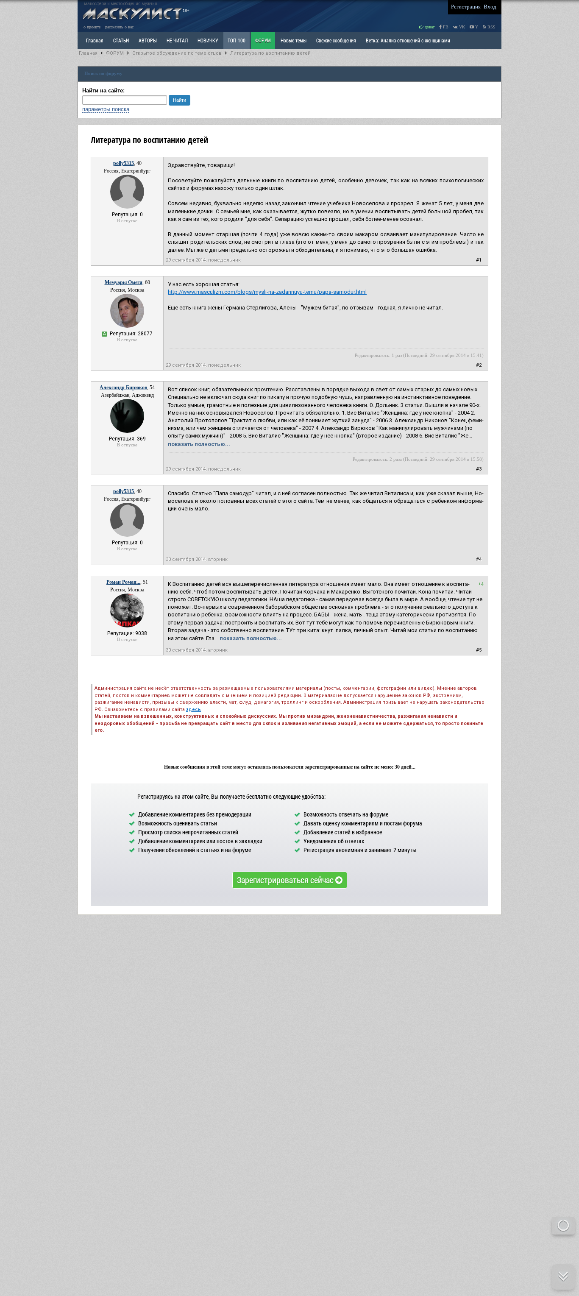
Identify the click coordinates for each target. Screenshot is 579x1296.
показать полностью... (199, 444)
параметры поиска (105, 109)
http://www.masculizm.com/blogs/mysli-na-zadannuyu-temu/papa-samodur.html (267, 292)
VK (461, 27)
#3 (479, 469)
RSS (490, 27)
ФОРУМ (263, 40)
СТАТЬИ (121, 40)
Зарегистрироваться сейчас (286, 879)
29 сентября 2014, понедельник (203, 260)
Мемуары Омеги (123, 282)
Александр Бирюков (123, 387)
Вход (490, 6)
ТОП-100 (236, 40)
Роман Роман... (123, 582)
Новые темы (293, 40)
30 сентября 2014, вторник (197, 559)
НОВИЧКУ (208, 40)
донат (428, 27)
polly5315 (123, 163)
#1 (479, 260)
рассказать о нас (119, 27)
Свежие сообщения (336, 40)
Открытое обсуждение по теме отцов (177, 53)
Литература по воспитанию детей (270, 53)
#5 (479, 650)
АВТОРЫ (148, 40)
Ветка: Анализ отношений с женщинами (408, 40)
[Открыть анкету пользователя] (127, 207)
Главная (88, 53)
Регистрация (466, 6)
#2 (479, 365)
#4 (479, 559)
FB (445, 27)
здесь (193, 709)
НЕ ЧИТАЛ (177, 40)
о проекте (92, 27)
